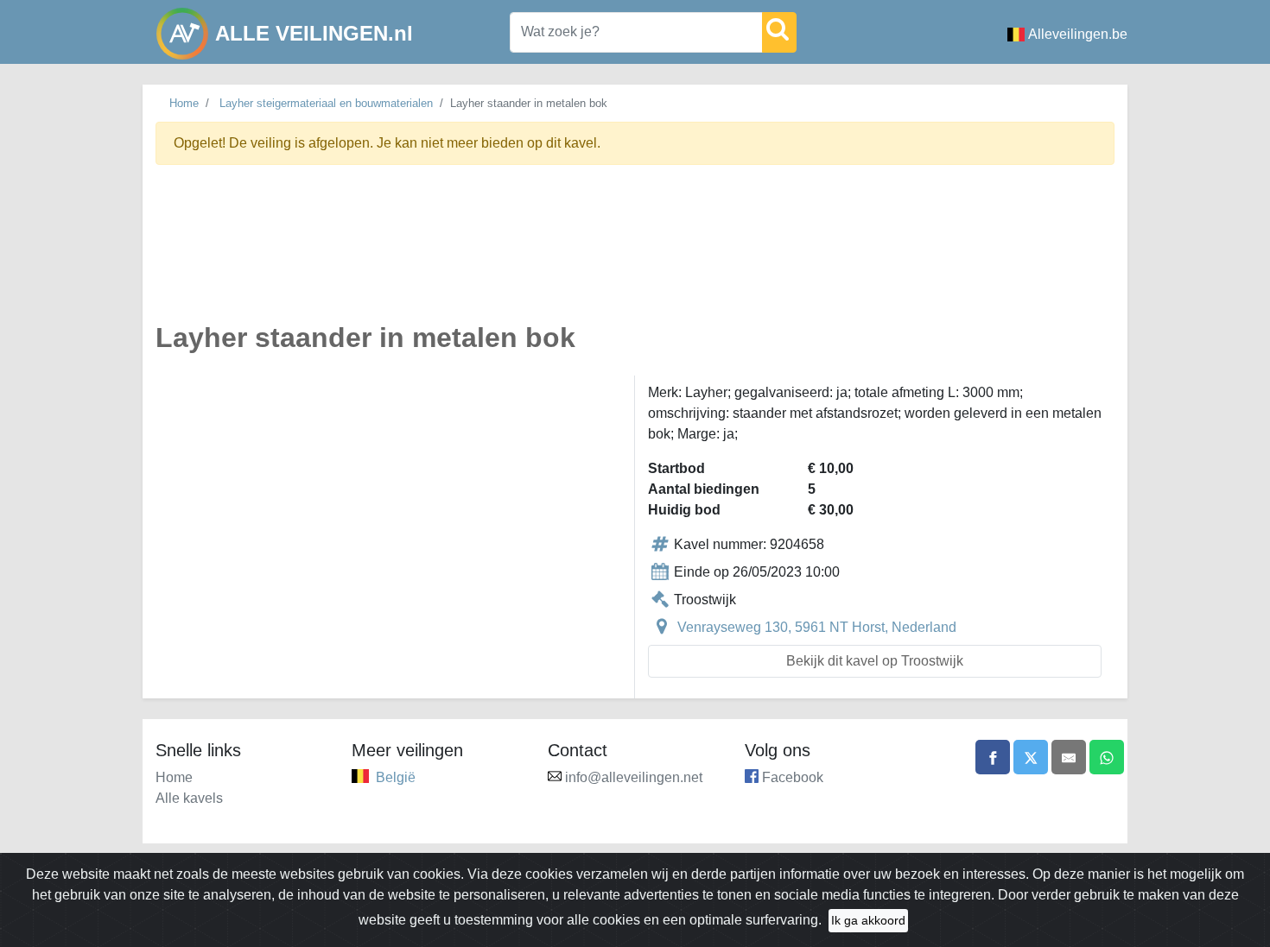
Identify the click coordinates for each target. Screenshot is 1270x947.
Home (184, 103)
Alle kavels (189, 798)
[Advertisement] (635, 253)
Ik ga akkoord (868, 920)
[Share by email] (1068, 757)
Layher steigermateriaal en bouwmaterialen (326, 103)
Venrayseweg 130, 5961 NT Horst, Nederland (816, 627)
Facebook (792, 777)
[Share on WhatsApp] (1106, 757)
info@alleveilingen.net (633, 777)
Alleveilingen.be (1077, 34)
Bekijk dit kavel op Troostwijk (874, 660)
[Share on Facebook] (992, 757)
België (396, 777)
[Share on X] (1030, 757)
